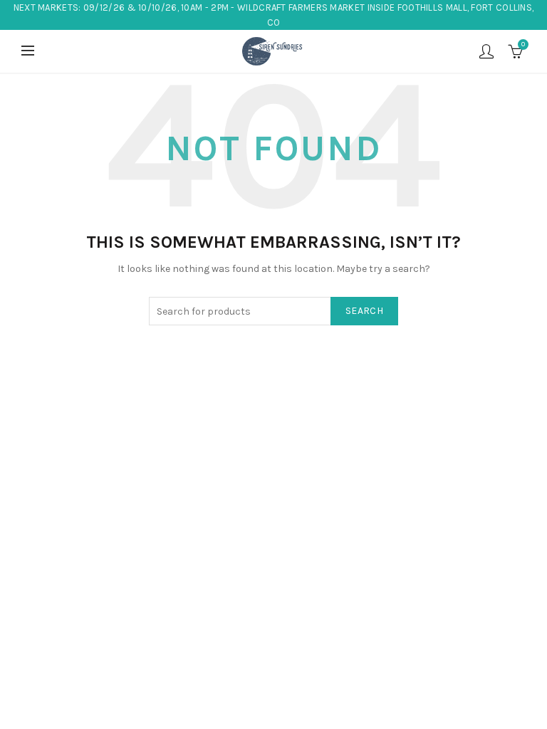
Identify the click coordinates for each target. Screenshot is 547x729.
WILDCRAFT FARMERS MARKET (301, 7)
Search (364, 311)
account (486, 51)
